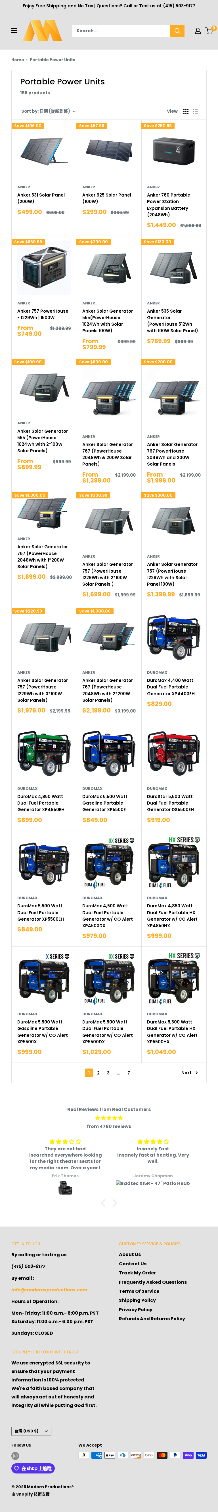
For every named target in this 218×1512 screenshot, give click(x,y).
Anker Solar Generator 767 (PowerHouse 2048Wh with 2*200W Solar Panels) (107, 690)
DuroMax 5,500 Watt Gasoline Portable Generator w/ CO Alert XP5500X (42, 1032)
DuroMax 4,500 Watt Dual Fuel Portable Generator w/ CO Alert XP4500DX (107, 916)
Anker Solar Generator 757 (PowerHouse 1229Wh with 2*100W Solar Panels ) (107, 574)
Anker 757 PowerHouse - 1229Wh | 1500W (42, 314)
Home (17, 60)
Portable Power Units (52, 60)
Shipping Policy (137, 1300)
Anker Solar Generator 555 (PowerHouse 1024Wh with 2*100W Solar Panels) (42, 441)
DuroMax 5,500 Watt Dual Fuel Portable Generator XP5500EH (40, 912)
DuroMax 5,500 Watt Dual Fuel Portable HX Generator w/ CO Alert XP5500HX (172, 1032)
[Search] (177, 31)
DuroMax (157, 672)
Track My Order (137, 1273)
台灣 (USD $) (26, 1431)
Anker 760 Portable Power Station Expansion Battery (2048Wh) (168, 205)
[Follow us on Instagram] (15, 1456)
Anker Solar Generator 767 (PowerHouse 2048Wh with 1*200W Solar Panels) (42, 557)
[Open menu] (14, 30)
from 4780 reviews (109, 1126)
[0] (209, 30)
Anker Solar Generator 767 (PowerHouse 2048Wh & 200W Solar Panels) (107, 454)
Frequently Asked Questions (153, 1282)
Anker (23, 187)
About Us (130, 1254)
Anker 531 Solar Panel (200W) (41, 198)
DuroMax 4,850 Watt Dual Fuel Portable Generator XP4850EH (40, 803)
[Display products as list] (195, 111)
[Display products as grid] (185, 111)
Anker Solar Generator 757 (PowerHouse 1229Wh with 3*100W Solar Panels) (42, 690)
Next (186, 1073)
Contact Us (132, 1264)
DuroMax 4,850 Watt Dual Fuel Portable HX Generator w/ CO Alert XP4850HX (172, 916)
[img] (109, 1118)
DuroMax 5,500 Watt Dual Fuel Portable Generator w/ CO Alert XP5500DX (107, 1032)
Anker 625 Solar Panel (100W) (106, 198)
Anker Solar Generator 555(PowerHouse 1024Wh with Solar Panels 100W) (107, 321)
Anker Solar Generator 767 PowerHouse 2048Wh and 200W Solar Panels (172, 454)
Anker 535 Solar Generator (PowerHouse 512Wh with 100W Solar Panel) (172, 321)
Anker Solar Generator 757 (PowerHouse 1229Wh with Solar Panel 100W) (172, 574)
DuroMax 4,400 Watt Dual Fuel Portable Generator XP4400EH (171, 687)
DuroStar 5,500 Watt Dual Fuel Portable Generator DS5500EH (170, 803)
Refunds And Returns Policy (152, 1318)
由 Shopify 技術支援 (30, 1494)
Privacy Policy (135, 1309)
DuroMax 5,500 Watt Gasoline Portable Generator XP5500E (104, 803)
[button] (105, 1203)
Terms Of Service (139, 1291)
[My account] (198, 31)
